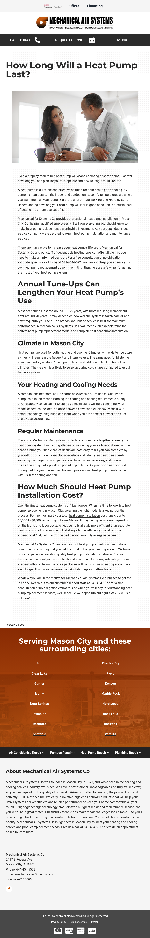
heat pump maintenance (109, 470)
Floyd (110, 673)
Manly (39, 693)
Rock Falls (110, 714)
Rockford (39, 724)
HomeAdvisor (69, 520)
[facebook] (9, 889)
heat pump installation (102, 219)
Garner (39, 683)
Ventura (110, 734)
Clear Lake (39, 673)
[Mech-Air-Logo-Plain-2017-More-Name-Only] (75, 17)
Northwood (110, 704)
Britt (39, 663)
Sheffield (39, 734)
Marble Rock (110, 693)
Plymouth (39, 714)
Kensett (110, 683)
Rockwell (110, 724)
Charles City (110, 663)
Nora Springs (39, 704)
